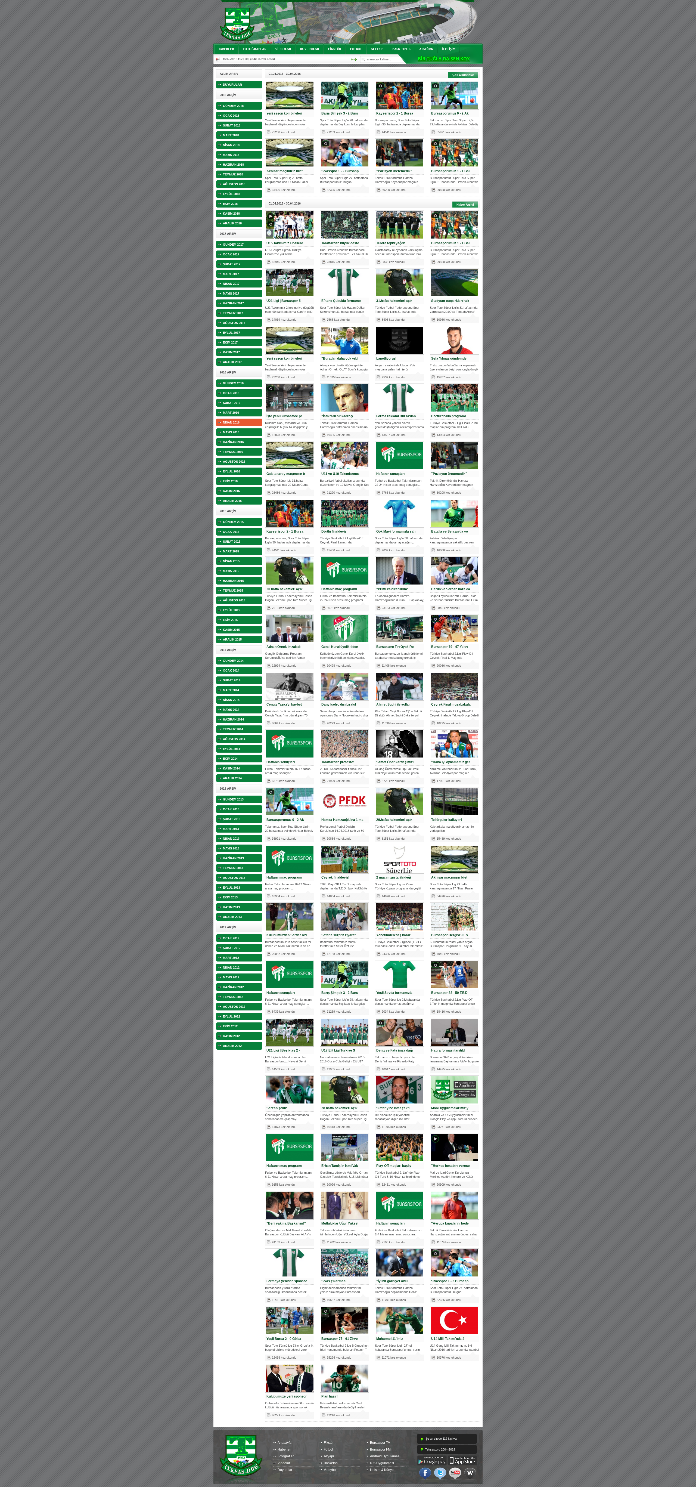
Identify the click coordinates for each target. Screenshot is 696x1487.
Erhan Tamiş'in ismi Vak (339, 1166)
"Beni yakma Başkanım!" (286, 1223)
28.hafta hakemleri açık (339, 1108)
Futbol (328, 1449)
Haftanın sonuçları (390, 474)
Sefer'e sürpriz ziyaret (338, 935)
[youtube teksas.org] (455, 1473)
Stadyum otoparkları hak (450, 301)
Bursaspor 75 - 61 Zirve (339, 1339)
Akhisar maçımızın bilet (284, 171)
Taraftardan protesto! (337, 762)
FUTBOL (356, 49)
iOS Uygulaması (382, 1463)
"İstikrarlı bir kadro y (337, 416)
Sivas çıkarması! (334, 1281)
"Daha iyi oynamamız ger (450, 762)
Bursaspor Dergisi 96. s (449, 935)
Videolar (284, 1463)
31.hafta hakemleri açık (394, 301)
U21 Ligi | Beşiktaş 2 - (283, 1050)
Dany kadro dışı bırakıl (338, 704)
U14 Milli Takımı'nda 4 (447, 1339)
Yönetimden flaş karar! (394, 935)
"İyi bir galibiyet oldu (392, 1281)
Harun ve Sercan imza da (450, 589)
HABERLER (225, 49)
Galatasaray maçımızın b (285, 474)
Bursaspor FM (380, 1449)
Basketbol (331, 1463)
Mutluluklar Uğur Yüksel (339, 1223)
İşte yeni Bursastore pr (284, 416)
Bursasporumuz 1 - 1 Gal (450, 171)
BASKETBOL (401, 49)
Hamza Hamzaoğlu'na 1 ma (342, 820)
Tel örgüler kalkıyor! (446, 820)
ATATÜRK (426, 49)
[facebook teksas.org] (425, 1473)
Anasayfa (284, 1443)
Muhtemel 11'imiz (389, 1339)
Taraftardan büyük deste (340, 243)
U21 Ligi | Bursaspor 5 (283, 301)
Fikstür (329, 1443)
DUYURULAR (309, 49)
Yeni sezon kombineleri (284, 113)
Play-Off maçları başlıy (393, 1166)
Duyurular (285, 1470)
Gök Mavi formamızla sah (395, 531)
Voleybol (330, 1470)
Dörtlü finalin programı (448, 416)
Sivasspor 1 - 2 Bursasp (340, 171)
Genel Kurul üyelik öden (339, 647)
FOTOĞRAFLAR (254, 49)
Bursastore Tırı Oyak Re (395, 647)
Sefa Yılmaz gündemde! (449, 358)
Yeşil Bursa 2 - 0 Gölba (283, 1339)
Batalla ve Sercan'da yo (449, 531)
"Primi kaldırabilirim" (392, 589)
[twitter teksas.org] (440, 1473)
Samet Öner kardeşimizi (395, 762)
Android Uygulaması (385, 1456)
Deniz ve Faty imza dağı (394, 1050)
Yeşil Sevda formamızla (394, 993)
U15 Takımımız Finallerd (284, 243)
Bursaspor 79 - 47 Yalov (449, 647)
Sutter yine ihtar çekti (392, 1108)
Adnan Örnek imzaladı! (284, 647)
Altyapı (329, 1456)
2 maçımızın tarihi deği (393, 877)
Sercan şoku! (276, 1108)
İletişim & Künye (382, 1470)
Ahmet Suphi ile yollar (393, 704)
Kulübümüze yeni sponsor (286, 1396)
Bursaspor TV (380, 1443)
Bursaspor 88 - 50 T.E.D (449, 993)
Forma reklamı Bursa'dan (396, 416)
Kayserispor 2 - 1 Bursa (394, 113)
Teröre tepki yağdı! (390, 243)
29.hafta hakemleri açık (394, 820)
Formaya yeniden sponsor (286, 1281)
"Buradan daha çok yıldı (339, 358)
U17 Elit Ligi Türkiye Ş (338, 1050)
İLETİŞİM (448, 49)
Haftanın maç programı (339, 589)
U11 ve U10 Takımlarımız (340, 474)
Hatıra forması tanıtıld (448, 1050)
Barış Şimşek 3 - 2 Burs (339, 113)
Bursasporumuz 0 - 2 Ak (450, 113)
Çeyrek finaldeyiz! (335, 877)
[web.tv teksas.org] (470, 1473)
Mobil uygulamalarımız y (449, 1108)
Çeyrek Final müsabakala (451, 704)
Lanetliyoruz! (386, 358)
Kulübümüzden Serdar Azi (286, 935)
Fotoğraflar (286, 1456)
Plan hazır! (329, 1396)
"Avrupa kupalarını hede (450, 1223)
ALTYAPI (377, 49)
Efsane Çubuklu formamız (341, 301)
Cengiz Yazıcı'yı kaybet (284, 704)
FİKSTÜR (334, 49)
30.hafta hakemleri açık (284, 589)
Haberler (284, 1449)
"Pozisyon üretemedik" (394, 171)
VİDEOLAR (283, 49)
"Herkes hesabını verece (450, 1166)
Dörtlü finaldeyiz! (334, 531)
